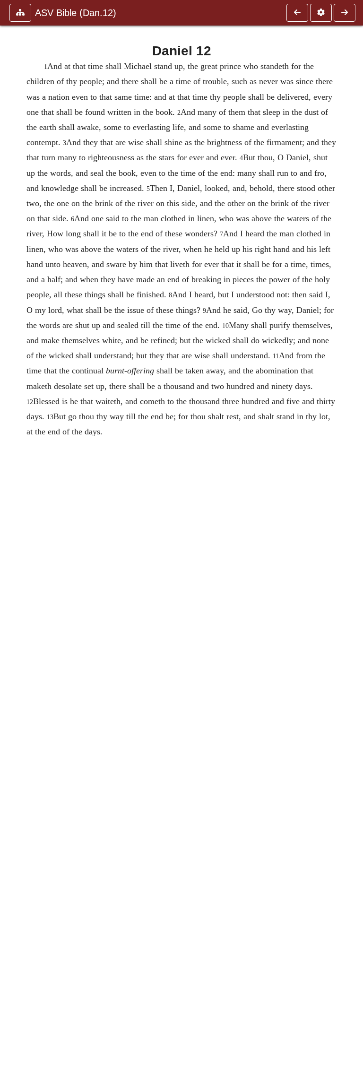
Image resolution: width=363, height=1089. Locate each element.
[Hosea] (344, 13)
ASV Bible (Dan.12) (75, 13)
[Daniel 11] (297, 13)
